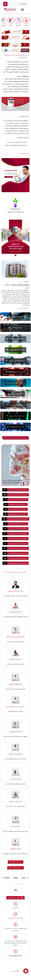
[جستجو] (5, 4)
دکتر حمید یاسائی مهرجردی (15, 706)
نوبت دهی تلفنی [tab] (24, 153)
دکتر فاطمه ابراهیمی (15, 684)
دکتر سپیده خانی (15, 778)
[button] (22, 10)
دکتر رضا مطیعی (15, 848)
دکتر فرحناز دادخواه (15, 754)
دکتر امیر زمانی (15, 826)
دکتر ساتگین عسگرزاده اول (15, 636)
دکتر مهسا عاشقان (15, 659)
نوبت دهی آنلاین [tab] (24, 116)
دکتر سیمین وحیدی (15, 611)
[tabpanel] (15, 134)
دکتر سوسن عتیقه (15, 801)
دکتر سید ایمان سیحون (15, 590)
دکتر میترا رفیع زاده (15, 731)
